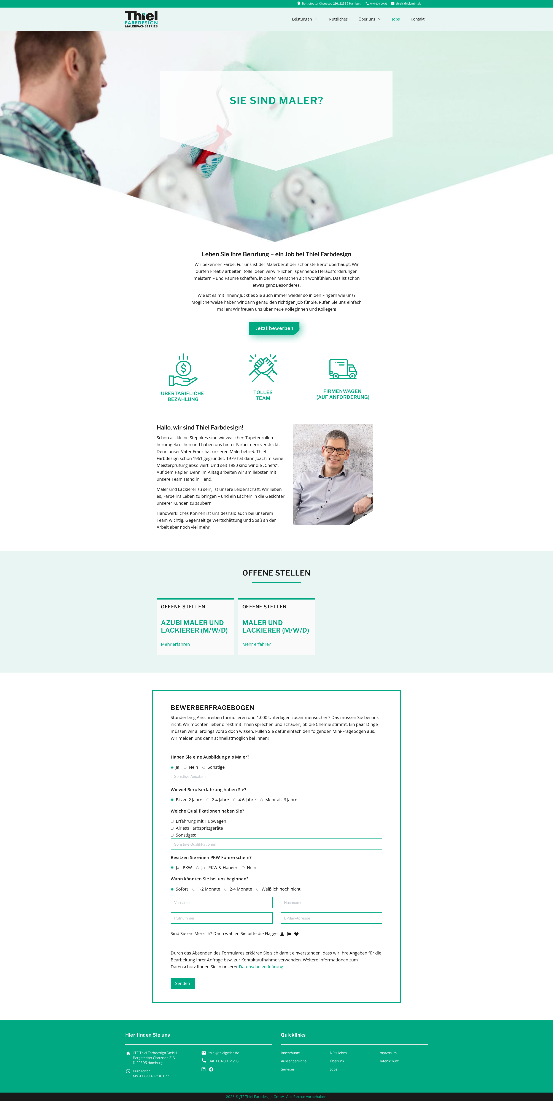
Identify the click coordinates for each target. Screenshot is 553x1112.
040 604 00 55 (378, 3)
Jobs (396, 19)
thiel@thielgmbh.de (408, 3)
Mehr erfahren (175, 644)
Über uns (367, 19)
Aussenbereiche (294, 1061)
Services (288, 1069)
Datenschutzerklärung (261, 967)
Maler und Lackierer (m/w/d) (275, 626)
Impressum (388, 1053)
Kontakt (417, 19)
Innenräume (290, 1053)
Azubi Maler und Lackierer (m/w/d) (194, 626)
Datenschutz (389, 1061)
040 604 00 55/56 (223, 1061)
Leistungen (302, 19)
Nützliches (338, 19)
